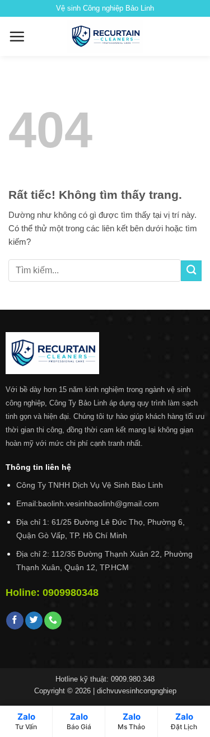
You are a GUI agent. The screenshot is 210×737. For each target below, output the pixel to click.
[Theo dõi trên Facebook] (15, 620)
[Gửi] (191, 270)
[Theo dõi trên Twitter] (34, 620)
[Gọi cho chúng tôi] (53, 620)
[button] (16, 36)
